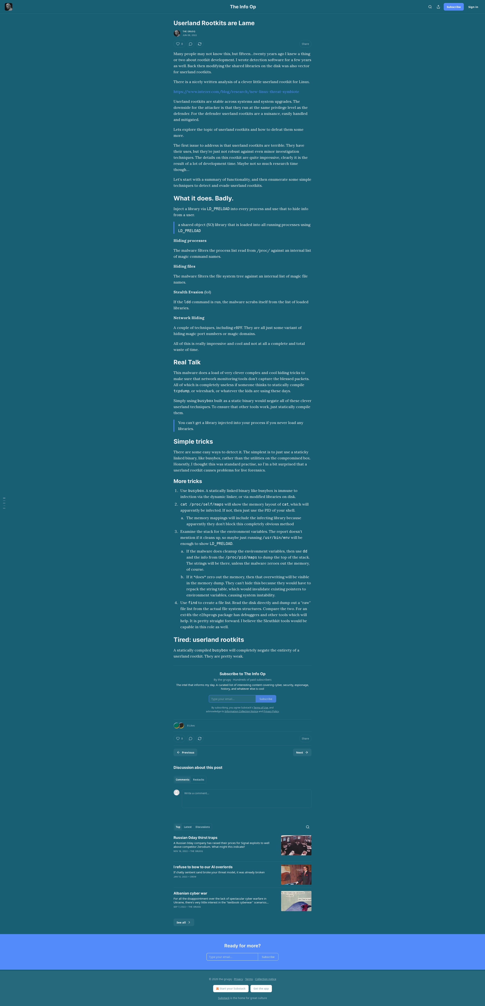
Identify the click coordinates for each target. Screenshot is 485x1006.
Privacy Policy (271, 711)
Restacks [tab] (198, 779)
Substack (223, 998)
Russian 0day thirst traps (195, 837)
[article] (242, 847)
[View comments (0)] (190, 44)
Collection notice (265, 979)
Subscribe (454, 7)
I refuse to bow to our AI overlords (203, 867)
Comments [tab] (182, 779)
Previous (188, 752)
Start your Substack (233, 988)
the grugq (189, 31)
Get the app (261, 988)
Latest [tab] (188, 827)
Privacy (238, 979)
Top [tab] (178, 827)
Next (299, 752)
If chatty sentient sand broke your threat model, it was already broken (219, 872)
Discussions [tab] (203, 827)
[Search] (430, 7)
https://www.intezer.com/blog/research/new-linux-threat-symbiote (236, 91)
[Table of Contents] (4, 503)
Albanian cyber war (190, 893)
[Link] (168, 198)
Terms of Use (260, 707)
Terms (249, 979)
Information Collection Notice (241, 711)
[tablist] (190, 779)
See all (181, 922)
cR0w (193, 876)
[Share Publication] (438, 7)
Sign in (473, 7)
